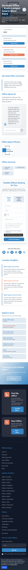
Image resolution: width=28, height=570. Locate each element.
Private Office (7, 38)
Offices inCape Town (7, 488)
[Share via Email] (24, 252)
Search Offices (5, 460)
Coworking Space (8, 49)
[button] (5, 214)
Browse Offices (14, 43)
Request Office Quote (9, 199)
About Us (4, 452)
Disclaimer (4, 527)
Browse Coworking (14, 54)
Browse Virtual (14, 66)
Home (3, 16)
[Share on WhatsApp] (20, 252)
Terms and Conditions (7, 518)
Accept (4, 567)
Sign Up (14, 550)
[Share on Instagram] (12, 252)
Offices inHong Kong (7, 505)
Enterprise (4, 454)
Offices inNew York (7, 479)
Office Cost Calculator (7, 463)
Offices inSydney (6, 493)
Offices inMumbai (6, 507)
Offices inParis (6, 502)
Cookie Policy (5, 524)
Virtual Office (7, 61)
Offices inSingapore (7, 485)
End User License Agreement (9, 530)
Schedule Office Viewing (18, 199)
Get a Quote (5, 465)
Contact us (12, 378)
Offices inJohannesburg (8, 491)
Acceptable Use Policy (7, 521)
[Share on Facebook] (3, 252)
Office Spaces (8, 16)
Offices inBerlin (6, 496)
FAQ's (3, 468)
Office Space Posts (6, 457)
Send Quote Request (14, 239)
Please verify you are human (14, 235)
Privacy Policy (5, 516)
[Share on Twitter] (7, 252)
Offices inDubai (6, 482)
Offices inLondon (6, 477)
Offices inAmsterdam (7, 499)
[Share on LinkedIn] (16, 252)
